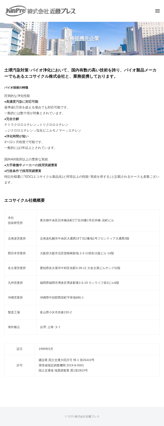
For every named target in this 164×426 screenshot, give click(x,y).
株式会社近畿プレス (87, 416)
